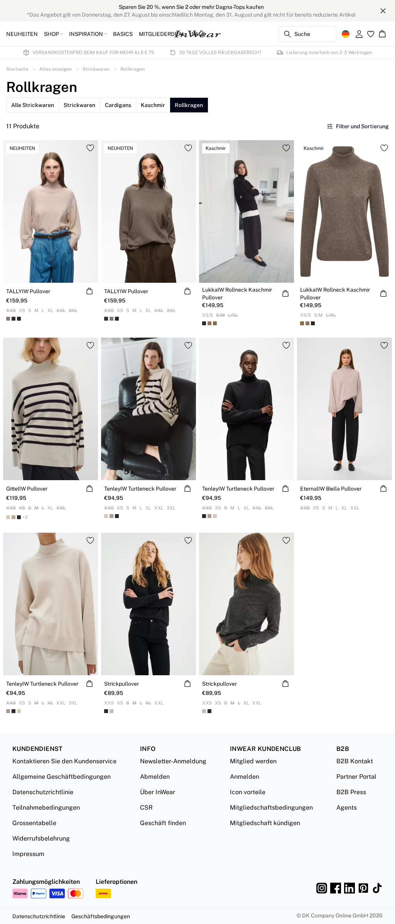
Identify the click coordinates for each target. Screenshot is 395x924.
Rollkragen (132, 69)
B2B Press (351, 792)
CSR (146, 807)
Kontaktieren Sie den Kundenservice (64, 761)
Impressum (28, 854)
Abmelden (155, 776)
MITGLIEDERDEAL (162, 34)
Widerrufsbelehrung (41, 838)
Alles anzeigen (55, 69)
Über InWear (157, 792)
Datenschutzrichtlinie (42, 792)
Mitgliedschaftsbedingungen (271, 807)
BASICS (123, 34)
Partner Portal (356, 776)
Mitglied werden (253, 761)
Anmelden (244, 776)
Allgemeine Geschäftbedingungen (61, 776)
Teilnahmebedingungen (46, 807)
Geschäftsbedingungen (100, 916)
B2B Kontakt (354, 761)
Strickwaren (96, 69)
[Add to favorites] (90, 148)
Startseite (17, 69)
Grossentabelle (34, 823)
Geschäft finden (163, 823)
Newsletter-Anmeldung (173, 761)
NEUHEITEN (22, 34)
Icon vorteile (247, 792)
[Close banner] (383, 11)
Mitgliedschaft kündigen (265, 823)
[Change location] (345, 34)
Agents (346, 807)
